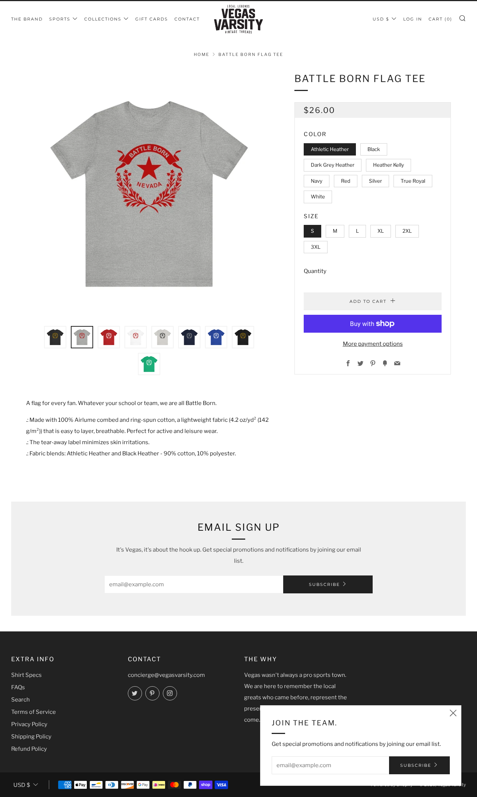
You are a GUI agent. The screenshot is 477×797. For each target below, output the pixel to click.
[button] (55, 337)
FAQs (18, 687)
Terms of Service (33, 712)
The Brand (27, 19)
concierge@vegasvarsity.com (166, 675)
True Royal (413, 180)
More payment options (373, 344)
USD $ (381, 19)
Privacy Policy (29, 724)
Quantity (315, 271)
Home (201, 54)
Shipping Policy (31, 736)
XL (381, 231)
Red (345, 180)
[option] (149, 194)
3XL (315, 247)
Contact (187, 19)
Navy (316, 180)
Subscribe (324, 584)
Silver (375, 180)
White (318, 197)
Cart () (440, 19)
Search (20, 699)
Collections (102, 19)
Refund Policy (29, 749)
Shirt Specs (26, 675)
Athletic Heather (330, 149)
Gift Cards (151, 19)
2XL (407, 231)
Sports (59, 19)
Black (373, 149)
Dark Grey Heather (332, 165)
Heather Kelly (388, 165)
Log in (412, 19)
